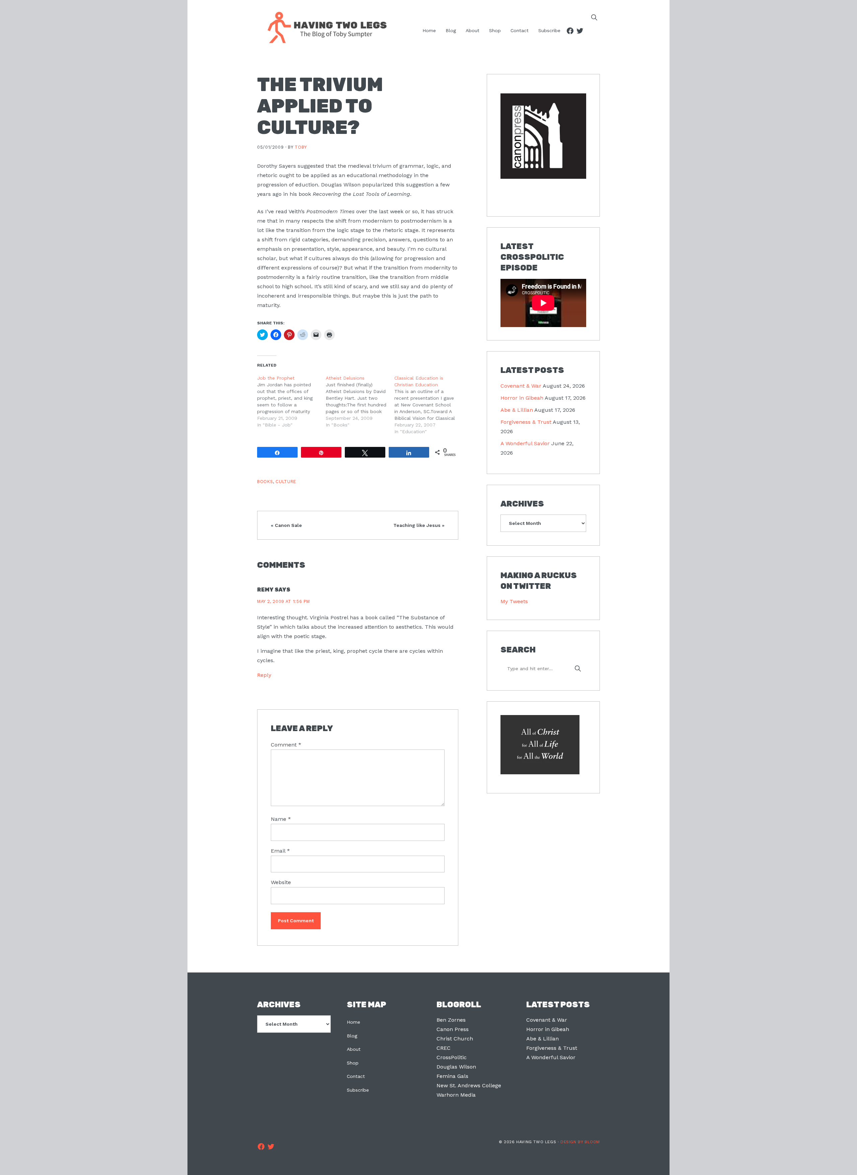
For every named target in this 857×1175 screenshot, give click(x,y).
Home (353, 1022)
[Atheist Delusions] (360, 401)
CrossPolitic (452, 1057)
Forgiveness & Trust (525, 422)
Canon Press (453, 1029)
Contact (356, 1076)
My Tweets (514, 601)
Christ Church (455, 1038)
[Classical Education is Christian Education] (428, 405)
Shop (353, 1063)
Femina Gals (452, 1076)
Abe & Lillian (516, 410)
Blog (352, 1035)
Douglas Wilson (456, 1067)
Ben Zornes (451, 1020)
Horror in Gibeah (521, 398)
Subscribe (358, 1090)
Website (281, 882)
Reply (264, 675)
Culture (286, 481)
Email (280, 851)
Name (281, 819)
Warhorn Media (456, 1095)
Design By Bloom (580, 1142)
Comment (286, 744)
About (354, 1049)
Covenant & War (520, 386)
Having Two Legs (324, 27)
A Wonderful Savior (525, 443)
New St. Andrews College (469, 1085)
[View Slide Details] (543, 136)
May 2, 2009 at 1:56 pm (283, 601)
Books (265, 481)
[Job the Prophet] (291, 401)
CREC (444, 1048)
